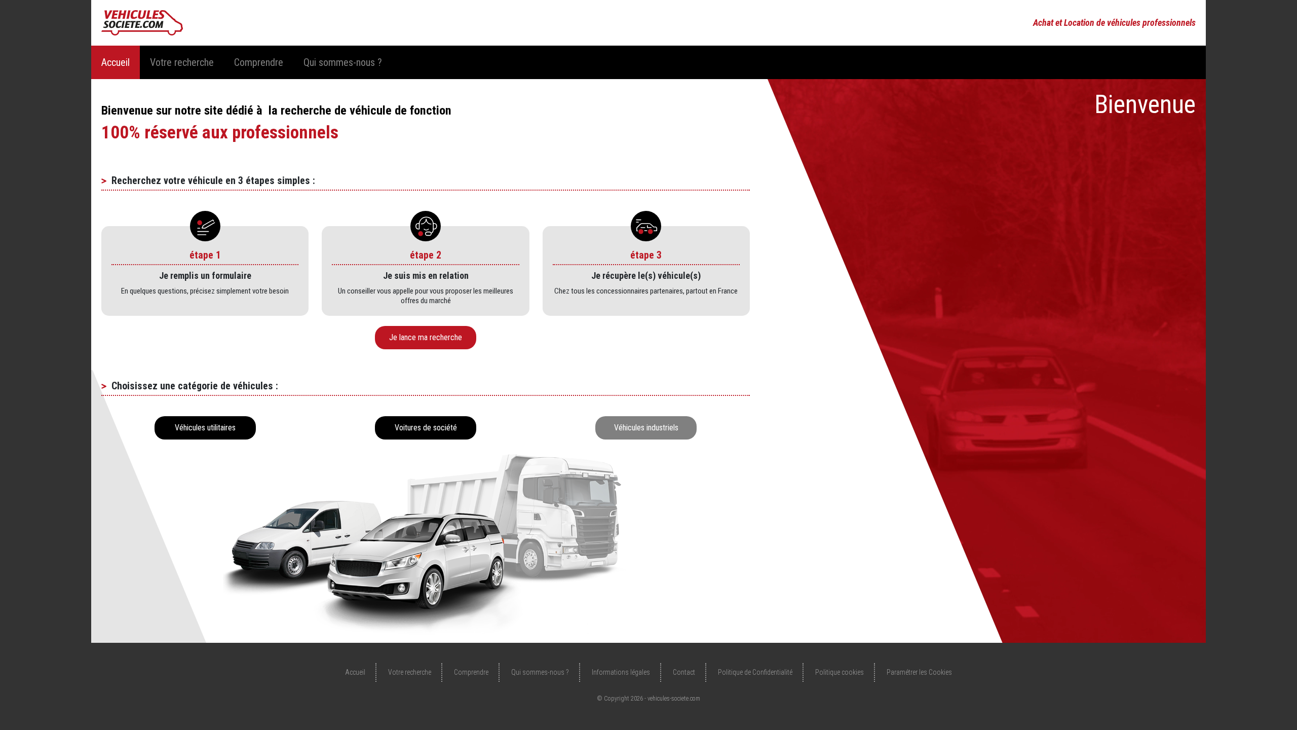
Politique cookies (839, 672)
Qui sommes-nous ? (342, 62)
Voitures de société (426, 427)
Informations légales (621, 672)
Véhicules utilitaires (205, 427)
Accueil (115, 62)
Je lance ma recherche (425, 337)
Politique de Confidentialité (755, 672)
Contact (684, 672)
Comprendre (258, 62)
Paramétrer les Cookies (919, 672)
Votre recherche (182, 62)
